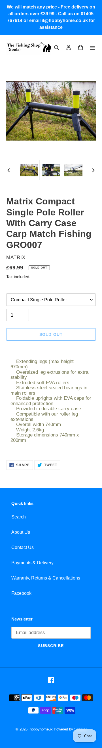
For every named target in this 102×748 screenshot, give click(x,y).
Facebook (21, 593)
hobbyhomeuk (41, 729)
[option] (29, 170)
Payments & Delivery (32, 562)
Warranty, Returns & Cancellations (45, 578)
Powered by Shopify (70, 729)
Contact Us (22, 547)
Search (18, 516)
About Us (20, 532)
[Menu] (92, 47)
